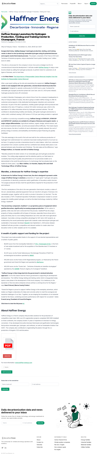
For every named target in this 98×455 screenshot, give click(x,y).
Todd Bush (11, 42)
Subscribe (40, 447)
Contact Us (40, 442)
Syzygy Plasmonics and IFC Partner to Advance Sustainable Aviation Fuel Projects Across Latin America (82, 123)
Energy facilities (85, 440)
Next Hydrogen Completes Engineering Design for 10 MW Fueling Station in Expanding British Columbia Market (81, 109)
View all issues (72, 72)
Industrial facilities (86, 442)
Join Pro (93, 3)
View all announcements (75, 134)
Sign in (86, 3)
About (38, 440)
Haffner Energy (44, 67)
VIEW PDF (7, 356)
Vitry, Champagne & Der (43, 244)
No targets (57, 449)
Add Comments (6, 372)
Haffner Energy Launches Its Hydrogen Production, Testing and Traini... (30, 11)
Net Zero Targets (59, 444)
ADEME (16, 269)
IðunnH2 (27, 223)
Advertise (39, 444)
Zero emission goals (60, 447)
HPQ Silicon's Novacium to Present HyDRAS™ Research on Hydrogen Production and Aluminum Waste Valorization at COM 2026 (81, 81)
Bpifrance (40, 262)
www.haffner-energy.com (23, 362)
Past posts (4, 11)
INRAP (32, 255)
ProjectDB (72, 3)
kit (23, 303)
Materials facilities (86, 444)
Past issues (64, 3)
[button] (80, 3)
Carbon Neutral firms (60, 440)
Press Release (5, 32)
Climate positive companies (62, 442)
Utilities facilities (85, 447)
